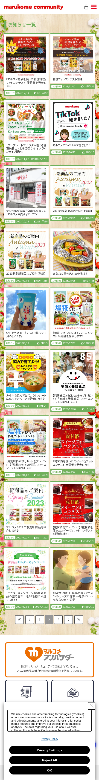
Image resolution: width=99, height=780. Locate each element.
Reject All (49, 760)
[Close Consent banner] (91, 706)
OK (49, 770)
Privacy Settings (49, 750)
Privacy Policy (49, 739)
